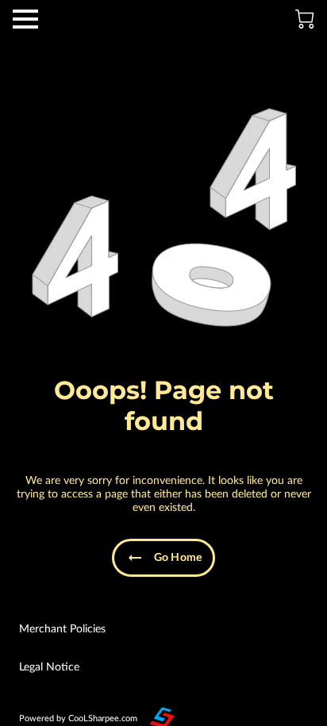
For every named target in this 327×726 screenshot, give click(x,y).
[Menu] (25, 19)
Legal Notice (49, 667)
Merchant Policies (62, 629)
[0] (304, 19)
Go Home (178, 557)
